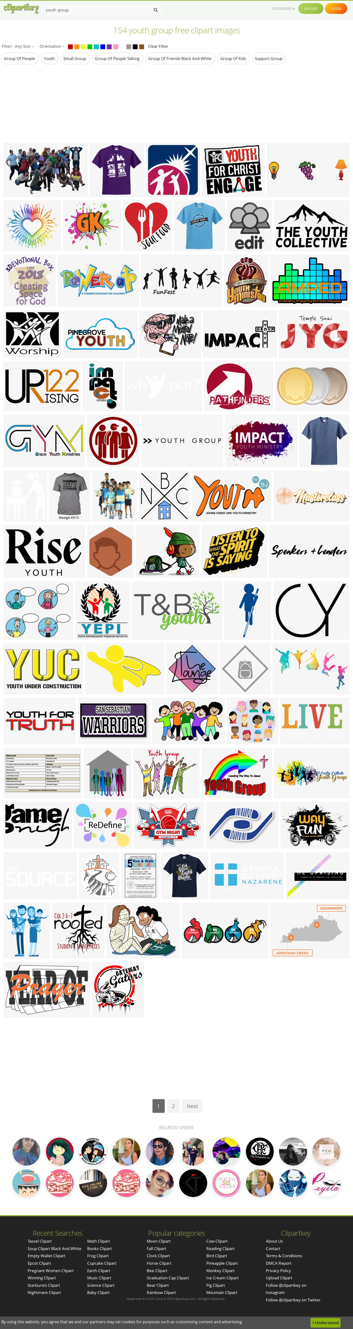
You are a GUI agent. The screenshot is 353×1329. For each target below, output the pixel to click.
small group (75, 58)
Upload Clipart (279, 1278)
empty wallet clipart (47, 1255)
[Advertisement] (176, 103)
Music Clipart (99, 1278)
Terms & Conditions (284, 1255)
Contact (273, 1248)
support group (268, 58)
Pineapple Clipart (222, 1263)
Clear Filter (158, 46)
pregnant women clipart (51, 1270)
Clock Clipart (158, 1255)
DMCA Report (279, 1263)
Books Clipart (99, 1248)
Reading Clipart (220, 1248)
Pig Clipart (215, 1285)
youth (50, 58)
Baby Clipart (98, 1292)
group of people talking (117, 58)
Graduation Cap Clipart (168, 1278)
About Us (274, 1241)
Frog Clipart (98, 1255)
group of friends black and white (180, 58)
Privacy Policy (278, 1270)
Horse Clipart (159, 1263)
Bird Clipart (216, 1255)
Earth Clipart (98, 1270)
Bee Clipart (157, 1270)
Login (336, 8)
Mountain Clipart (221, 1292)
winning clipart (42, 1278)
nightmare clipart (44, 1292)
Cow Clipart (217, 1241)
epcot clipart (39, 1263)
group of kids (233, 58)
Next (192, 1106)
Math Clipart (98, 1241)
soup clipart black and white (54, 1248)
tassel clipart (40, 1241)
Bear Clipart (158, 1285)
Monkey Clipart (220, 1270)
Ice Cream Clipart (222, 1278)
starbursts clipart (44, 1285)
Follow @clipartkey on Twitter (293, 1300)
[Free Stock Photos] (21, 8)
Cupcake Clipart (101, 1263)
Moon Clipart (159, 1241)
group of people (20, 58)
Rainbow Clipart (161, 1292)
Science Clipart (101, 1285)
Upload (310, 8)
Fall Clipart (156, 1248)
